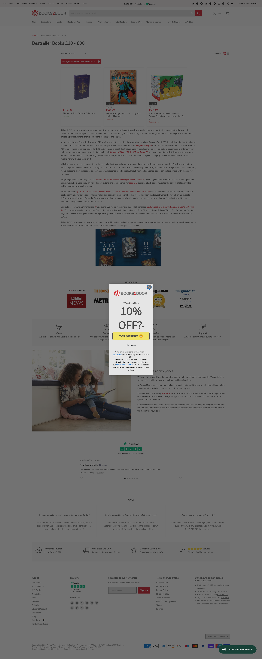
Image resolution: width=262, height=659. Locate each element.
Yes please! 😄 (131, 336)
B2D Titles (117, 354)
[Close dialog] (149, 287)
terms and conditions (125, 365)
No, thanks (131, 345)
